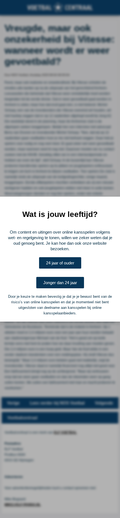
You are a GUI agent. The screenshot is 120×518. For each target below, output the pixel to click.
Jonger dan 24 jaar (60, 282)
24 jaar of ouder (60, 263)
